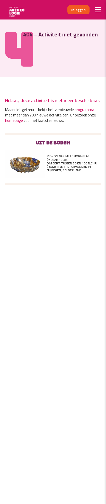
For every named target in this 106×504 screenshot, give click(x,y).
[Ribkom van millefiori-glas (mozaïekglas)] (25, 163)
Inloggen (78, 9)
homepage (14, 120)
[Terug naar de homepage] (18, 9)
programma (84, 109)
